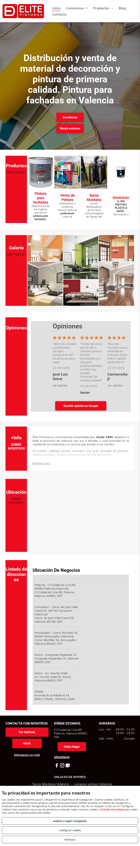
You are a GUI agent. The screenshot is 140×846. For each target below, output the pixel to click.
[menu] (132, 11)
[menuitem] (56, 8)
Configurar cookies (70, 830)
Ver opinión (60, 385)
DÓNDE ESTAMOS (16, 501)
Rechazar (70, 839)
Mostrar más (41, 463)
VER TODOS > (16, 172)
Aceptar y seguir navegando (70, 821)
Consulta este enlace (111, 809)
